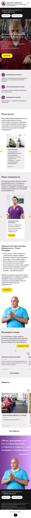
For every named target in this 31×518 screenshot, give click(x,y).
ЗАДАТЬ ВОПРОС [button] (17, 15)
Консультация (12, 149)
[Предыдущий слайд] (1, 151)
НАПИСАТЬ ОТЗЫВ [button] (23, 346)
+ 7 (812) (5, 494)
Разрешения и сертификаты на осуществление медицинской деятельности (15, 503)
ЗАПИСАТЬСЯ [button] (6, 15)
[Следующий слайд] (30, 151)
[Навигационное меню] (28, 2)
